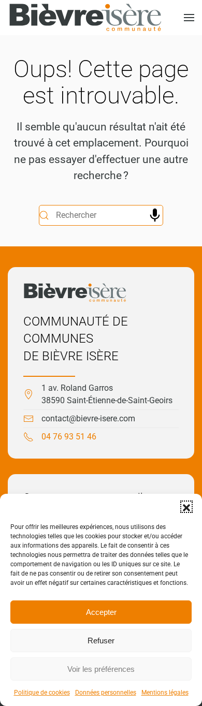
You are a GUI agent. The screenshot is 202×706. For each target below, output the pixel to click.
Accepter (101, 612)
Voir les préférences (101, 669)
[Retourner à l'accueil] (85, 18)
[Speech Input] (155, 215)
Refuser (101, 640)
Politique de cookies (42, 692)
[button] (186, 507)
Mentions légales (165, 692)
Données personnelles (105, 692)
